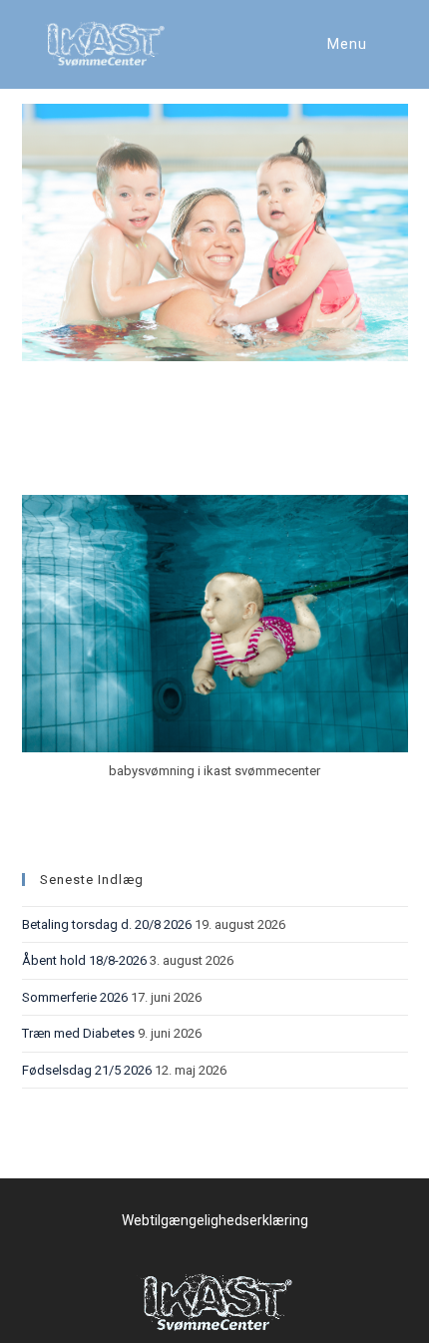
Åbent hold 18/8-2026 (84, 960)
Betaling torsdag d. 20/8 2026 (107, 924)
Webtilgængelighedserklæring (215, 1220)
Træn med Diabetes (78, 1033)
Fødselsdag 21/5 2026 (87, 1070)
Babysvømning (104, 458)
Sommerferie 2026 (75, 997)
